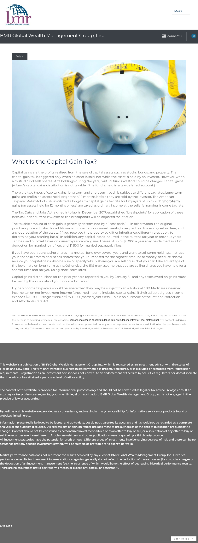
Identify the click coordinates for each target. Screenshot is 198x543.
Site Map (6, 526)
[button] (181, 11)
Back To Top (182, 538)
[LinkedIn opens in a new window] (193, 37)
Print (20, 56)
